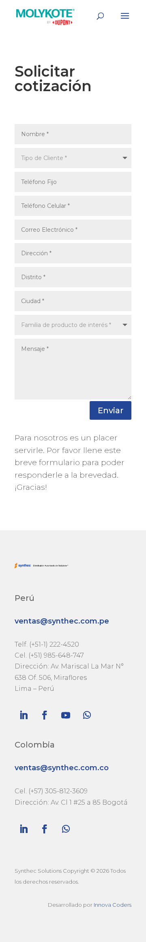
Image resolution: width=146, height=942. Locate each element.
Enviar (110, 410)
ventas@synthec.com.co (62, 767)
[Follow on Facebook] (45, 715)
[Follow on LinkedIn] (23, 715)
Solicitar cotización (53, 79)
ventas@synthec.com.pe (62, 621)
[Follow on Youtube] (66, 715)
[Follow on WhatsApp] (87, 715)
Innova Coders (112, 904)
